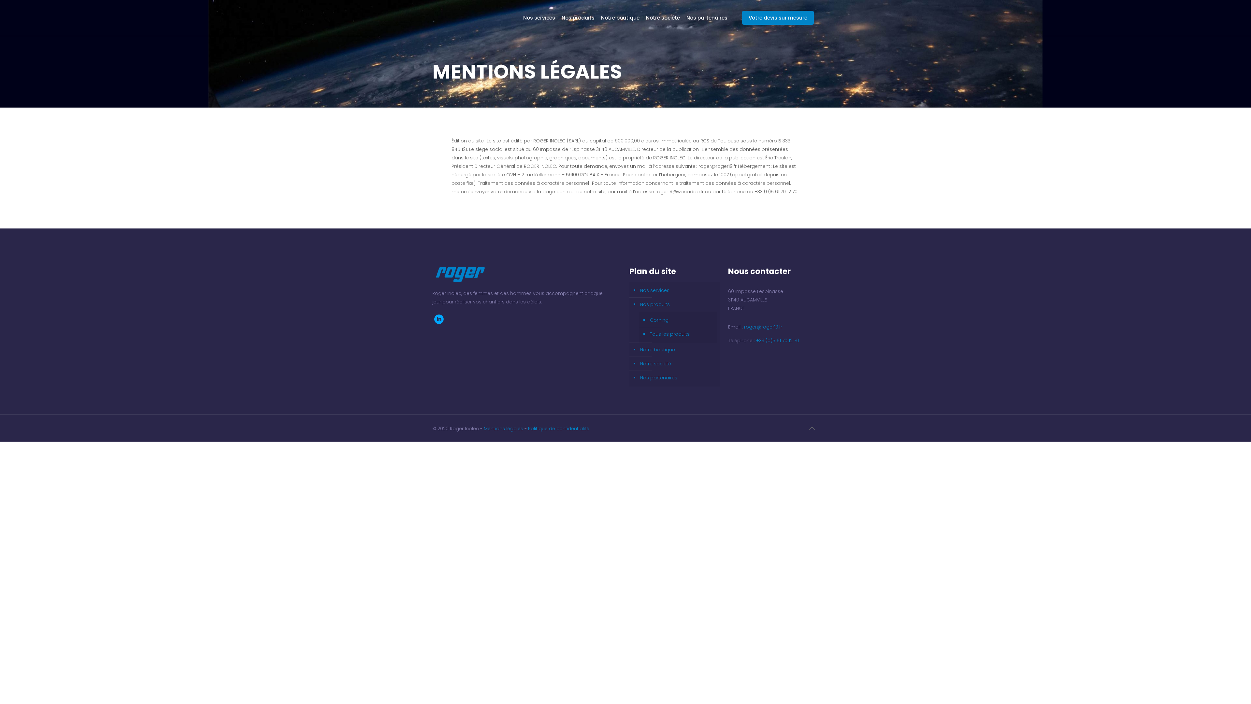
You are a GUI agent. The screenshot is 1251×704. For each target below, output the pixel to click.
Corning (659, 320)
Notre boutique (657, 349)
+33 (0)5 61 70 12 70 (777, 340)
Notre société (655, 363)
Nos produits (655, 304)
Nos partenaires (658, 377)
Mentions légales (504, 428)
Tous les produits (670, 334)
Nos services (654, 290)
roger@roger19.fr (763, 327)
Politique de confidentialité (558, 428)
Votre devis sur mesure (778, 17)
